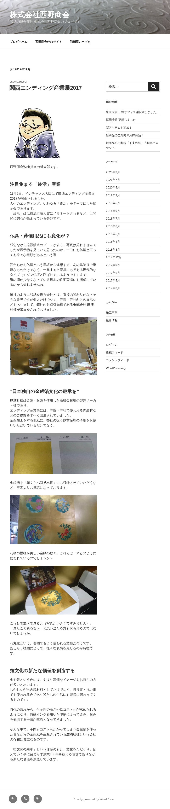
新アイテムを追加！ (119, 127)
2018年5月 (113, 234)
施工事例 (112, 312)
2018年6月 (113, 226)
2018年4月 (113, 241)
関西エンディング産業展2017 (46, 88)
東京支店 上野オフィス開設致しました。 (132, 112)
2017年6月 (113, 272)
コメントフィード (117, 360)
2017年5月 (113, 280)
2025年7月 (113, 179)
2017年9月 (113, 265)
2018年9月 (113, 211)
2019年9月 (113, 195)
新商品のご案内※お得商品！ (125, 135)
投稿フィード (114, 352)
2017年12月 (114, 257)
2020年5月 (113, 187)
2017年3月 (113, 288)
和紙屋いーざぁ (80, 41)
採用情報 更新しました (121, 119)
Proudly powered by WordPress (93, 799)
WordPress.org (116, 368)
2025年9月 (113, 172)
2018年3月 (113, 249)
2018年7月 (113, 218)
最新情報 (112, 320)
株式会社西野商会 (40, 14)
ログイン (112, 344)
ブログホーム (18, 41)
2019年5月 (113, 203)
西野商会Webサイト (48, 41)
